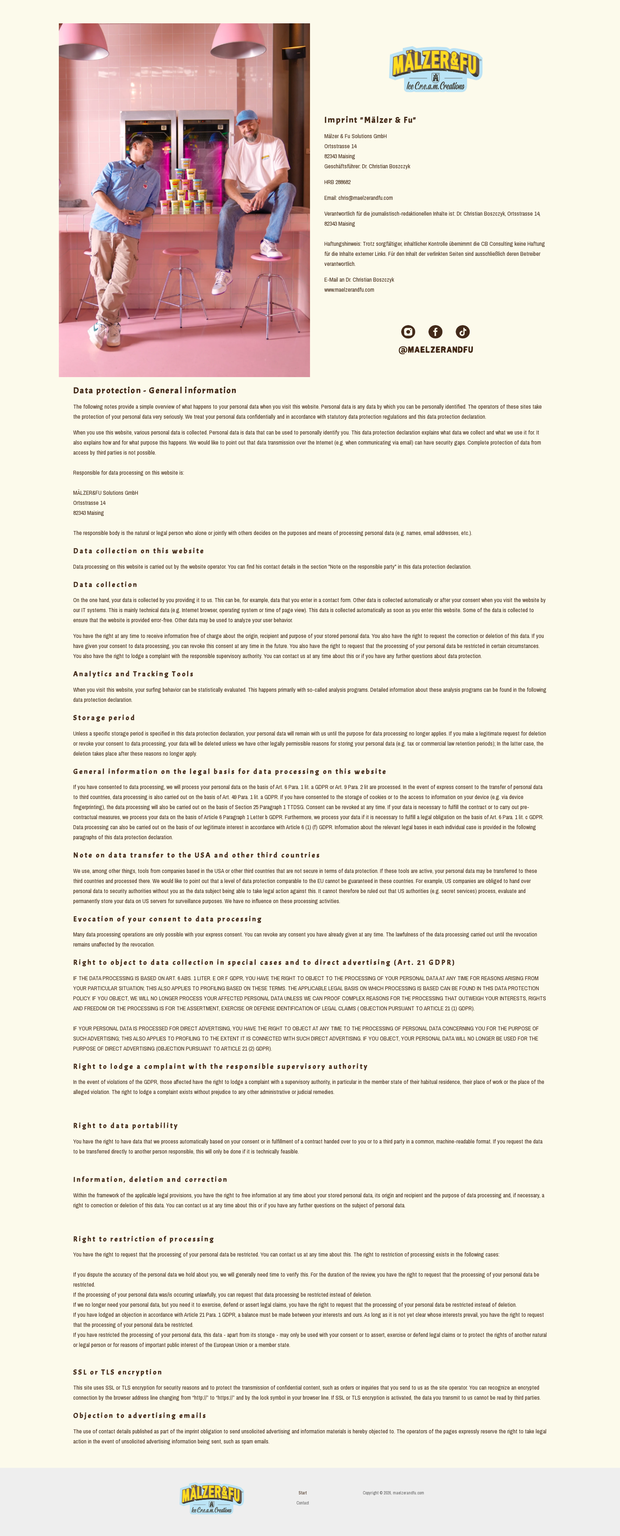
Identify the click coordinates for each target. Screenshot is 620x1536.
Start (303, 1493)
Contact (302, 1503)
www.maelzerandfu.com (349, 289)
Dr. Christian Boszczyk (370, 279)
